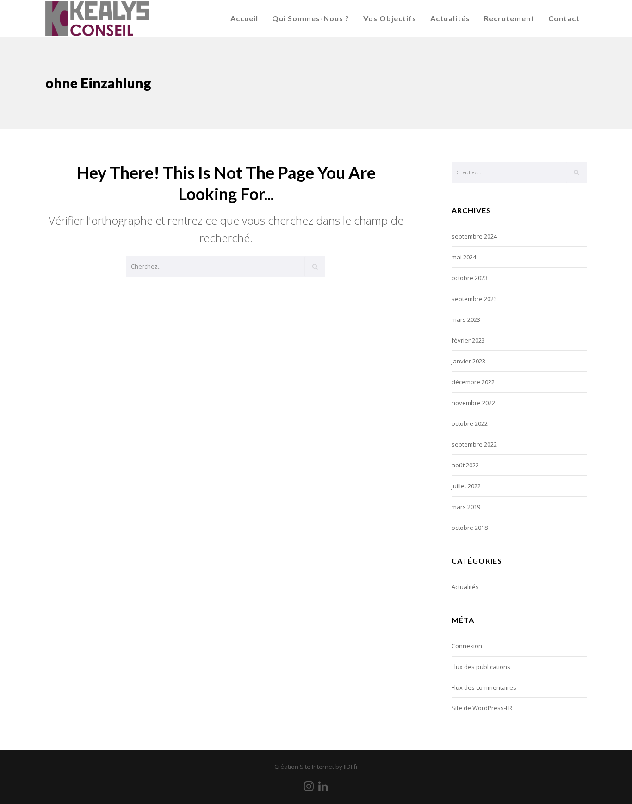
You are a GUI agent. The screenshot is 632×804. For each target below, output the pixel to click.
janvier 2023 (468, 361)
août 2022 (465, 465)
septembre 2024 (474, 236)
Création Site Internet (304, 766)
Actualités (465, 587)
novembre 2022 (473, 403)
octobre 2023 (470, 278)
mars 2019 (466, 507)
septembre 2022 (474, 444)
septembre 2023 (474, 299)
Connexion (467, 646)
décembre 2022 (473, 382)
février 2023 (468, 340)
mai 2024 (464, 257)
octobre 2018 (470, 527)
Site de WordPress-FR (482, 708)
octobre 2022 (470, 423)
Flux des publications (481, 667)
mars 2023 (466, 319)
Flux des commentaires (484, 687)
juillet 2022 (466, 486)
